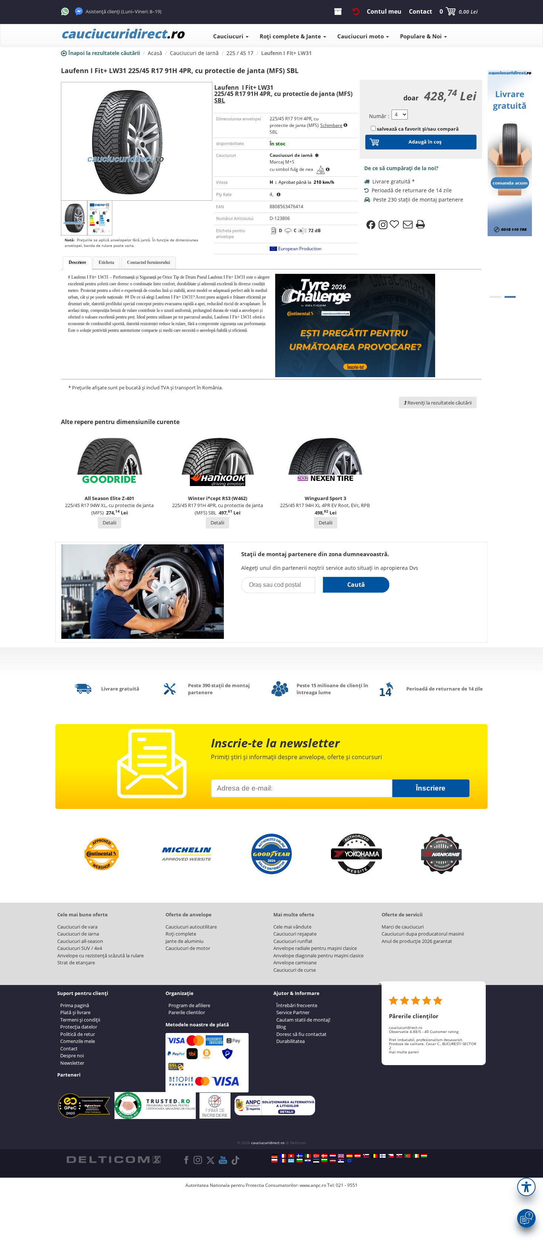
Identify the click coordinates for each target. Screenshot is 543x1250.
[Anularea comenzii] (356, 11)
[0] (495, 297)
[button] (526, 1187)
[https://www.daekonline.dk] (324, 1156)
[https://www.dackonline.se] (300, 1156)
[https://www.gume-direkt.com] (366, 1156)
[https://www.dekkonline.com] (316, 1156)
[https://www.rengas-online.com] (383, 1156)
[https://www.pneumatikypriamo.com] (399, 1156)
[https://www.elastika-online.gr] (291, 1161)
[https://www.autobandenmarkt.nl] (333, 1156)
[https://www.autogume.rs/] (341, 1161)
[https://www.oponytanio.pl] (274, 1161)
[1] (510, 297)
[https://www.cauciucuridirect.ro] (283, 1161)
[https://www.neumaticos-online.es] (349, 1156)
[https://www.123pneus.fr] (283, 1156)
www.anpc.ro (313, 1185)
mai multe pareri (404, 1051)
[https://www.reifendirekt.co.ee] (316, 1161)
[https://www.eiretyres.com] (416, 1156)
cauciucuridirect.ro (267, 1142)
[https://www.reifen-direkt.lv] (333, 1161)
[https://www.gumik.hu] (424, 1156)
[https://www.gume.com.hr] (308, 1161)
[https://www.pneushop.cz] (391, 1156)
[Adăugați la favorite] (395, 224)
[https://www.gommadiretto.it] (308, 1156)
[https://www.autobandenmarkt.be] (374, 1156)
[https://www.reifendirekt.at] (358, 1156)
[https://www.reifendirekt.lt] (324, 1161)
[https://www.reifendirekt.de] (274, 1156)
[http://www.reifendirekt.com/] (349, 1161)
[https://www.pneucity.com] (407, 1156)
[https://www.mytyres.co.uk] (341, 1156)
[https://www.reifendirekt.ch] (291, 1156)
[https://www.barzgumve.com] (300, 1161)
